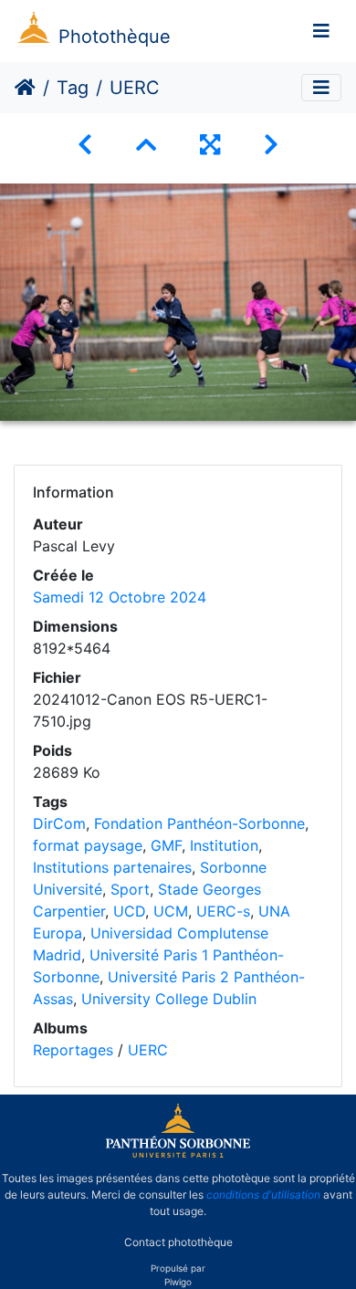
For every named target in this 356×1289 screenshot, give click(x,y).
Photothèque (114, 36)
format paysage (87, 845)
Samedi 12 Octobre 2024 (119, 597)
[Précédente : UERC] (85, 145)
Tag (73, 88)
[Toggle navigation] (321, 31)
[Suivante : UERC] (271, 145)
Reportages (73, 1050)
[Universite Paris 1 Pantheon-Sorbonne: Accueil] (178, 1153)
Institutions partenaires (112, 867)
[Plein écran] (210, 145)
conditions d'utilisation (263, 1194)
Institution (224, 845)
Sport (130, 889)
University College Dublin (169, 999)
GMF (166, 845)
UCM (170, 911)
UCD (129, 911)
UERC (148, 1050)
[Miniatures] (146, 145)
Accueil (25, 87)
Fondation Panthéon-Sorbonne (199, 823)
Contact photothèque (178, 1242)
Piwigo (178, 1281)
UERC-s (223, 911)
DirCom (59, 823)
